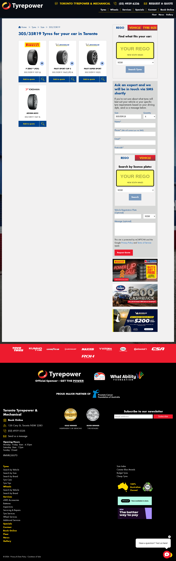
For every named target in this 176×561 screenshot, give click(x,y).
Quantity (147, 113)
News (161, 14)
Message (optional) (123, 221)
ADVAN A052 (32, 113)
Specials (139, 9)
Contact (152, 9)
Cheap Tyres (122, 476)
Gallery (169, 14)
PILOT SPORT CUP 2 (62, 69)
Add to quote (29, 79)
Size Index (121, 466)
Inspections (8, 506)
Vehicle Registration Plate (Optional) (126, 211)
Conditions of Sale (34, 557)
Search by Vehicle (11, 469)
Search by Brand (10, 476)
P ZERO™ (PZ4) (32, 69)
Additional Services (11, 520)
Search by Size (9, 473)
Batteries (7, 503)
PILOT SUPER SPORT (92, 69)
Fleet (154, 14)
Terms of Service (144, 242)
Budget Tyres (122, 473)
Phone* (129, 130)
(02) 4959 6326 (129, 3)
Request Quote (123, 252)
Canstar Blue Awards (126, 469)
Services (126, 9)
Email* (118, 139)
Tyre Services (9, 513)
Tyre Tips (7, 483)
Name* (118, 121)
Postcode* (119, 147)
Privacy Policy (127, 242)
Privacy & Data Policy (18, 557)
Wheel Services (10, 517)
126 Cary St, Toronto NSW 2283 (25, 425)
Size (116, 113)
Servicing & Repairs (11, 510)
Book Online (167, 9)
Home (24, 27)
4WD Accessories (11, 500)
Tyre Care (7, 479)
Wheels (114, 9)
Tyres (103, 9)
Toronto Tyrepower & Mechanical (84, 3)
